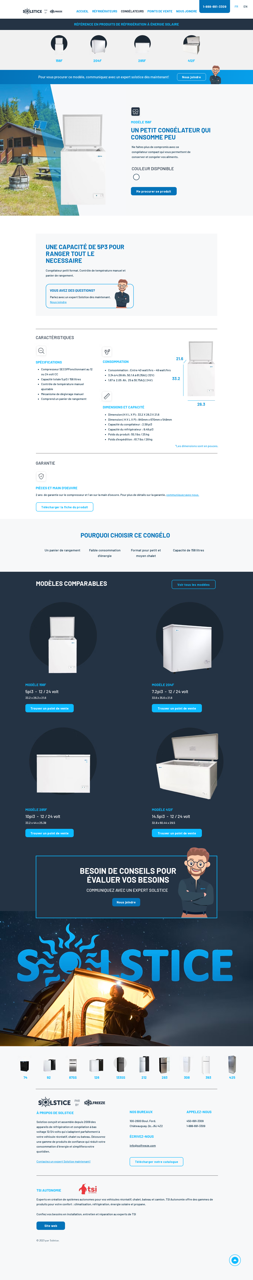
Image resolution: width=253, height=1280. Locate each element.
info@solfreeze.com (143, 1145)
